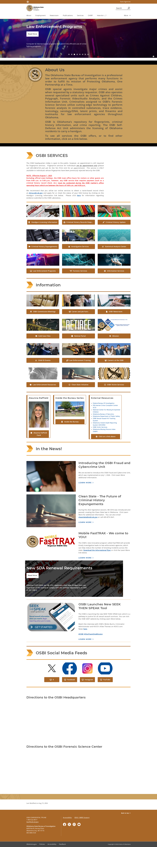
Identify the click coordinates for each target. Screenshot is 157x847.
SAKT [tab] (80, 47)
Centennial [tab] (88, 47)
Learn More (85, 550)
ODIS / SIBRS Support (82, 810)
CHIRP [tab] (82, 47)
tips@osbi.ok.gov (32, 815)
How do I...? (101, 15)
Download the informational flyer (97, 543)
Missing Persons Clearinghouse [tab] (85, 47)
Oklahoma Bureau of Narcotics (103, 407)
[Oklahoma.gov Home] (27, 2)
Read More (32, 34)
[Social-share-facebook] (64, 817)
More (126, 15)
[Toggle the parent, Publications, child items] (73, 15)
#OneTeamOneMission (93, 627)
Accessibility (67, 810)
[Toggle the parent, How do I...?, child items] (107, 15)
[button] (43, 214)
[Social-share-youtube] (79, 817)
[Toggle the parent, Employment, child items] (46, 15)
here (79, 188)
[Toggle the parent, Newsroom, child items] (59, 15)
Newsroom (54, 15)
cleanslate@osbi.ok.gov (87, 510)
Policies (42, 837)
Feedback (62, 837)
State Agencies (125, 2)
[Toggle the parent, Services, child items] (84, 15)
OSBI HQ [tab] (69, 47)
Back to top (125, 805)
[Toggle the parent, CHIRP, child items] (93, 15)
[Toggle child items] (130, 15)
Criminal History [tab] (77, 47)
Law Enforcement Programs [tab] (74, 47)
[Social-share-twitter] (69, 817)
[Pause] (153, 49)
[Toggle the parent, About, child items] (31, 15)
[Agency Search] (129, 8)
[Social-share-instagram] (74, 817)
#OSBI (81, 627)
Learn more (85, 475)
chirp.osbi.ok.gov (36, 186)
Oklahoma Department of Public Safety (106, 409)
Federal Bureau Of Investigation (103, 396)
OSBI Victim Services (100, 420)
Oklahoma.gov (31, 837)
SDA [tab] (71, 47)
